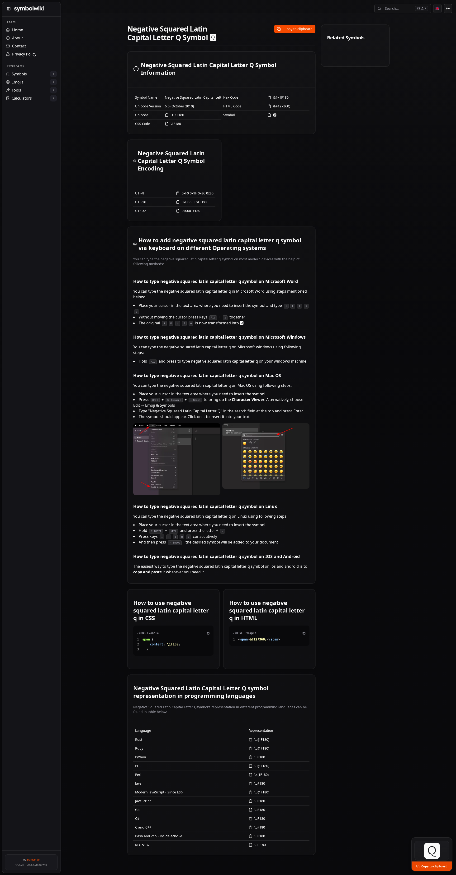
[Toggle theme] (448, 8)
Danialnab (33, 859)
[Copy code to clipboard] (208, 633)
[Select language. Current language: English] (437, 8)
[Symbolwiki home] (29, 8)
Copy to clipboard (299, 29)
